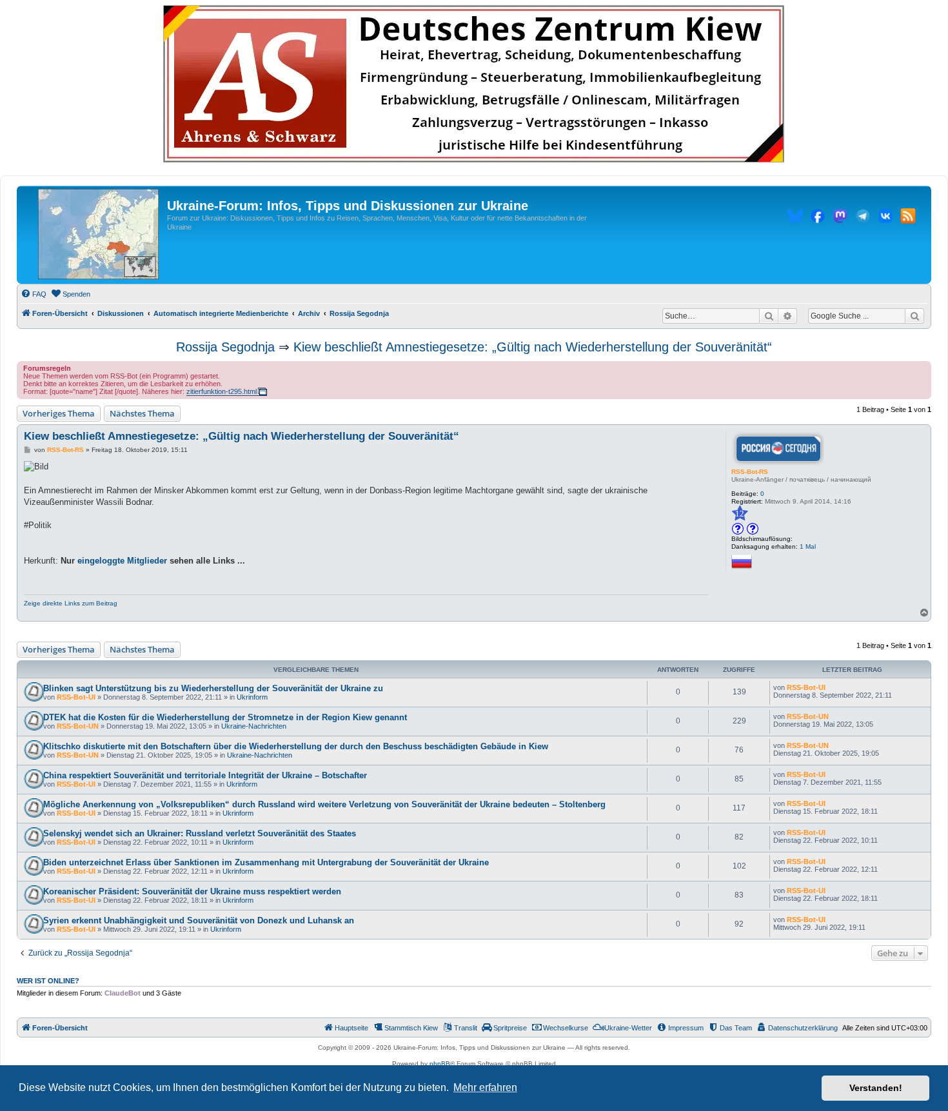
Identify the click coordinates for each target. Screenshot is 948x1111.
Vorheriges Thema (59, 413)
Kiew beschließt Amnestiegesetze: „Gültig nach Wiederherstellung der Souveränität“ (532, 347)
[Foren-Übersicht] (98, 234)
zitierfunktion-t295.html (221, 391)
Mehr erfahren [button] (485, 1087)
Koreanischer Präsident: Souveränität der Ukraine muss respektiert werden (192, 891)
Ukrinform (252, 697)
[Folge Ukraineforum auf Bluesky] (795, 218)
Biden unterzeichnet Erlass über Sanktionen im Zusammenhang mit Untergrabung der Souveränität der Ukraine (266, 862)
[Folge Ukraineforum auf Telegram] (863, 218)
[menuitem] (33, 294)
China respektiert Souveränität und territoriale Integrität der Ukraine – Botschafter (205, 775)
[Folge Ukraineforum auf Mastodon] (840, 218)
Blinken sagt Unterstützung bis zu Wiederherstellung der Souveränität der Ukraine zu (213, 688)
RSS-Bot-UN (78, 726)
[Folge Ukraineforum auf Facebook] (817, 218)
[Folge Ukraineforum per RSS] (908, 218)
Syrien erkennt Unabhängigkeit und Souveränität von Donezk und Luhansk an (198, 920)
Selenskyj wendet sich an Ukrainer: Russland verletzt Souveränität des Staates (199, 833)
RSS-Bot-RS (749, 471)
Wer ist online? (48, 981)
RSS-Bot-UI (76, 697)
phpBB (440, 1063)
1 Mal (808, 546)
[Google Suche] (914, 316)
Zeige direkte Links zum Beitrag (70, 603)
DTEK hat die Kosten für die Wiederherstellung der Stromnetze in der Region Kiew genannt (225, 717)
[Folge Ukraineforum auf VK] (885, 218)
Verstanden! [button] (875, 1088)
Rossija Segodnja (225, 347)
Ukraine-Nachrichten (253, 726)
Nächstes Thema (142, 413)
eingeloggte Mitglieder (122, 560)
